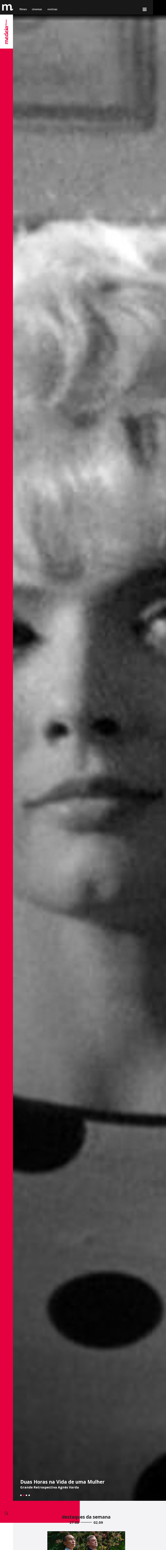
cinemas (37, 9)
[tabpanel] (89, 758)
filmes (23, 9)
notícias (52, 9)
